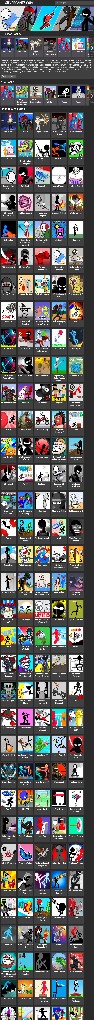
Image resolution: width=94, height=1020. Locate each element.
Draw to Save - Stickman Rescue (42, 593)
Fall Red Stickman (8, 863)
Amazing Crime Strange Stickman (42, 674)
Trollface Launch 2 (76, 511)
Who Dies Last (64, 51)
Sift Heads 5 (8, 484)
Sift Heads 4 (59, 619)
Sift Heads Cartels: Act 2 (76, 593)
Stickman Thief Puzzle (76, 566)
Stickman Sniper (42, 457)
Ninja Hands (42, 565)
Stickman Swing (25, 863)
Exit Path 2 (8, 998)
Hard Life (25, 402)
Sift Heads (25, 186)
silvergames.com (19, 2)
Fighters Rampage (8, 728)
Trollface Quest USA (8, 620)
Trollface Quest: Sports (42, 647)
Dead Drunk (42, 484)
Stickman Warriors (42, 891)
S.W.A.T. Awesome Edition (76, 539)
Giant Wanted (59, 971)
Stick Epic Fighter (8, 700)
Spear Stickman (25, 836)
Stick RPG (25, 809)
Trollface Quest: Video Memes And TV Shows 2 (8, 974)
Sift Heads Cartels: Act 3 (76, 485)
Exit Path (8, 944)
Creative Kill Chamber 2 (59, 485)
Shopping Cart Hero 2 (42, 918)
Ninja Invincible (76, 971)
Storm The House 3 (59, 674)
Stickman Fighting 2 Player (25, 756)
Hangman (42, 511)
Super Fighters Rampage (8, 674)
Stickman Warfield (25, 647)
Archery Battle (25, 728)
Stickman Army (8, 917)
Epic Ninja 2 (25, 619)
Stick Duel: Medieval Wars (8, 376)
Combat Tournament (42, 268)
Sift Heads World (25, 267)
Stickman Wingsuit (42, 729)
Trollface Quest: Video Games (42, 349)
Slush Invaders (8, 457)
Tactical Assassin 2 (42, 160)
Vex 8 (59, 538)
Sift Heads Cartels (25, 375)
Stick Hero (59, 809)
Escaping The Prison (8, 187)
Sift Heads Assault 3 (76, 891)
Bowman (76, 240)
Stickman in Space (78, 101)
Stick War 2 (7, 51)
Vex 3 (8, 646)
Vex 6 (25, 484)
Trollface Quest (76, 159)
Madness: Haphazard (42, 701)
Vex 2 (8, 429)
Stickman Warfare (50, 101)
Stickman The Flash (25, 701)
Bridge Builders (59, 728)
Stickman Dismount (59, 701)
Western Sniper (76, 213)
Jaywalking (8, 565)
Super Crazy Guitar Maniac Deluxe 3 (25, 242)
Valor (76, 917)
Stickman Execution (25, 972)
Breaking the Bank (25, 294)
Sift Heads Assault (42, 538)
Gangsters (59, 402)
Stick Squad (59, 782)
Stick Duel (59, 159)
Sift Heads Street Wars (25, 891)
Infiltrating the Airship (42, 241)
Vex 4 (8, 538)
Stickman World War (25, 593)
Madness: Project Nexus (50, 52)
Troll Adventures (42, 294)
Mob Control (42, 186)
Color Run (42, 836)
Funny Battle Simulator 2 (59, 430)
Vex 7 (8, 809)
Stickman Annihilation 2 (76, 403)
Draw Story (59, 348)
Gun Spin (59, 944)
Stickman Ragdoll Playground (42, 864)
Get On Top (8, 240)
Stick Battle (8, 348)
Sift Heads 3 (42, 402)
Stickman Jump (64, 101)
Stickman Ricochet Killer (42, 999)
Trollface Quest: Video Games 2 (25, 674)
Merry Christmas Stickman (59, 837)
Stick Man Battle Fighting (25, 512)
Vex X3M (76, 646)
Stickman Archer (8, 592)
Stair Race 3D (42, 755)
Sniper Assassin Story (76, 458)
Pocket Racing (42, 429)
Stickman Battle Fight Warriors (42, 322)
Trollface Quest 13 (76, 294)
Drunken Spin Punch (25, 783)
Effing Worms (25, 429)
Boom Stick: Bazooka (59, 891)
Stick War (22, 51)
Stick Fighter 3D (42, 782)
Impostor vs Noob (8, 890)
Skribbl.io (59, 240)
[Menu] (2, 2)
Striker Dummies (8, 782)
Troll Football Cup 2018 (76, 729)
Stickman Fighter (76, 863)
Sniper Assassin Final (8, 837)
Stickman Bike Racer (76, 945)
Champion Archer (59, 511)
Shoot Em (8, 321)
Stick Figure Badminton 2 (8, 512)
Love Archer (59, 592)
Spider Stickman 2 (59, 998)
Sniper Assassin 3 (42, 971)
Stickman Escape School (36, 101)
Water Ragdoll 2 (8, 755)
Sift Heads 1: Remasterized (8, 214)
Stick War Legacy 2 (59, 322)
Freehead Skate (76, 782)
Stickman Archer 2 (59, 213)
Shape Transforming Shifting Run (22, 102)
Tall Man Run (79, 51)
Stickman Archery (76, 836)
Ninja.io (76, 321)
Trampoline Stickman (76, 999)
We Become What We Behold (42, 620)
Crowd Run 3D (76, 375)
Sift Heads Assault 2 (25, 945)
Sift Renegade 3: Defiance (25, 458)
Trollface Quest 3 (25, 213)
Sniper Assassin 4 (59, 863)
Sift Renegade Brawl (76, 756)
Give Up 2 (76, 348)
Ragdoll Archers (36, 52)
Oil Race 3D (25, 917)
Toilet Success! (25, 565)
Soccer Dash (42, 809)
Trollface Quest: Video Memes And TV (59, 459)
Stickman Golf (25, 998)
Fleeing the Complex (42, 214)
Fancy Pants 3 (59, 755)
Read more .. (8, 76)
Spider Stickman (76, 619)
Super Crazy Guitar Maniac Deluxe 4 (59, 378)
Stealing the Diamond (59, 268)
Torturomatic (59, 917)
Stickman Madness (76, 674)
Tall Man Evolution (59, 646)
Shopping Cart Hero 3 (25, 539)
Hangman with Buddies (76, 810)
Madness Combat (8, 294)
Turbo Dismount (42, 375)
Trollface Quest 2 (76, 186)
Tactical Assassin (59, 186)
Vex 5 (76, 429)
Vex (76, 700)
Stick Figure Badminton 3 (42, 945)
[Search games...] (92, 3)
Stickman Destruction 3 (59, 566)
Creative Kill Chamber (25, 322)
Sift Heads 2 (25, 348)
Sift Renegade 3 (8, 267)
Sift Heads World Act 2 (59, 295)
